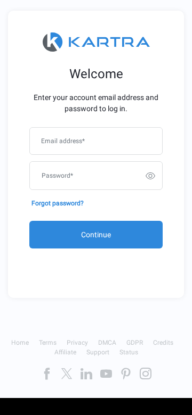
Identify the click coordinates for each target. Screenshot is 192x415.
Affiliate (65, 352)
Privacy (77, 342)
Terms (48, 342)
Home (20, 342)
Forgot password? (57, 203)
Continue (96, 234)
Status (128, 352)
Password (57, 175)
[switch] (150, 175)
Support (97, 352)
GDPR (134, 342)
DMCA (107, 342)
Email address (63, 141)
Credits (163, 342)
